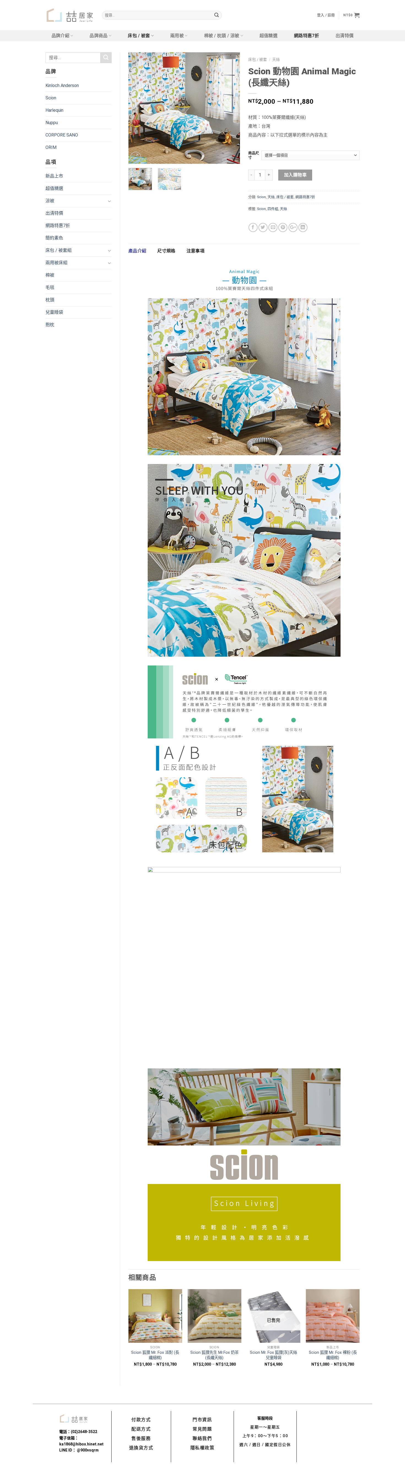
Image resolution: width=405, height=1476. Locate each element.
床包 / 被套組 (58, 250)
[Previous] (137, 108)
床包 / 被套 (139, 35)
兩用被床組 (56, 262)
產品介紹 (137, 250)
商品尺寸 (253, 155)
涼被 (49, 200)
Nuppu (51, 122)
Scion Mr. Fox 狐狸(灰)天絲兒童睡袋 (273, 1355)
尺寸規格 (166, 250)
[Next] (231, 108)
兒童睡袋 (54, 312)
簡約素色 (54, 238)
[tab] (137, 251)
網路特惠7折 (306, 35)
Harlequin (54, 110)
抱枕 (49, 324)
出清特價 (344, 35)
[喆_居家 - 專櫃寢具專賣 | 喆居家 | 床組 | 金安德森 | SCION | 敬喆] (69, 15)
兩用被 (177, 35)
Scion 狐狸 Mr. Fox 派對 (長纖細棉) (155, 1355)
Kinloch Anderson (62, 85)
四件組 (273, 209)
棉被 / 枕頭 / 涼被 (221, 35)
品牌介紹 (60, 35)
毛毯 (49, 287)
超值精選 (268, 35)
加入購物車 (295, 175)
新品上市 (54, 176)
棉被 (49, 275)
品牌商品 (98, 35)
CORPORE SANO (61, 135)
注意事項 (195, 250)
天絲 (276, 59)
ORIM (50, 147)
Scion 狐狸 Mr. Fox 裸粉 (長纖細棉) (333, 1355)
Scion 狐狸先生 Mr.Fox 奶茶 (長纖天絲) (214, 1355)
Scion (50, 97)
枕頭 (49, 299)
